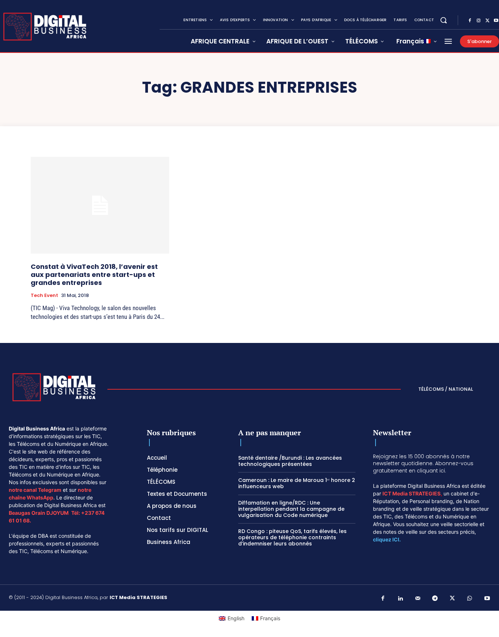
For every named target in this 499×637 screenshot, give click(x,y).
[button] (443, 20)
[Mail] (418, 599)
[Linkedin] (400, 599)
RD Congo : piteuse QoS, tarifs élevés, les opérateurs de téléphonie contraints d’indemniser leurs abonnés (292, 537)
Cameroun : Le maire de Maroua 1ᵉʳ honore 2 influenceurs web (296, 483)
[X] (487, 20)
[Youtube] (487, 599)
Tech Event (44, 295)
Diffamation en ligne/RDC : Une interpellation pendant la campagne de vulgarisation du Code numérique (291, 509)
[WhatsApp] (470, 599)
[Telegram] (435, 599)
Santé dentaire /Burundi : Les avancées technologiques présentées (290, 461)
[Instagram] (478, 20)
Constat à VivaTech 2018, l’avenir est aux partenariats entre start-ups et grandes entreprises (94, 274)
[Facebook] (469, 20)
